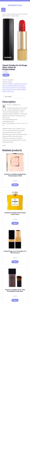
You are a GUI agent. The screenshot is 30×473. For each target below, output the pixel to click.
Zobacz (6, 75)
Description (8, 96)
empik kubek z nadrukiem (13, 84)
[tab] (8, 96)
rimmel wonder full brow (9, 89)
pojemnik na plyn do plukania (18, 87)
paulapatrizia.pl (15, 5)
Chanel (8, 14)
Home (4, 14)
